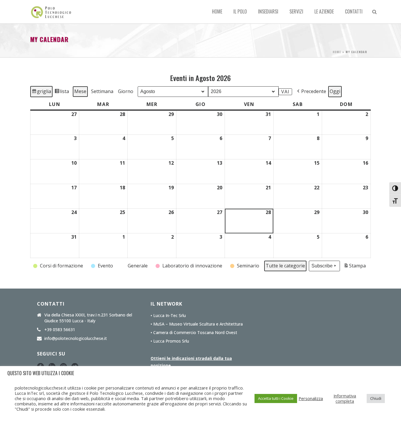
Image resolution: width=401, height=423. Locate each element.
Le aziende (324, 11)
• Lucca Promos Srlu (170, 341)
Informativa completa (344, 398)
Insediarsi (268, 11)
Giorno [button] (125, 91)
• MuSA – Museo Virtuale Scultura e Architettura (197, 324)
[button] (58, 266)
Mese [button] (80, 91)
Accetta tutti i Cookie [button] (276, 398)
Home (217, 11)
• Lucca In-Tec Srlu (168, 315)
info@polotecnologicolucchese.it (75, 338)
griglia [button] (42, 92)
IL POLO (240, 11)
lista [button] (62, 92)
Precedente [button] (313, 91)
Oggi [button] (335, 91)
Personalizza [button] (311, 398)
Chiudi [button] (375, 398)
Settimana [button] (102, 91)
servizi (296, 11)
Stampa (354, 267)
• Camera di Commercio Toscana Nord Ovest (194, 332)
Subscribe (322, 265)
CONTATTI (354, 11)
